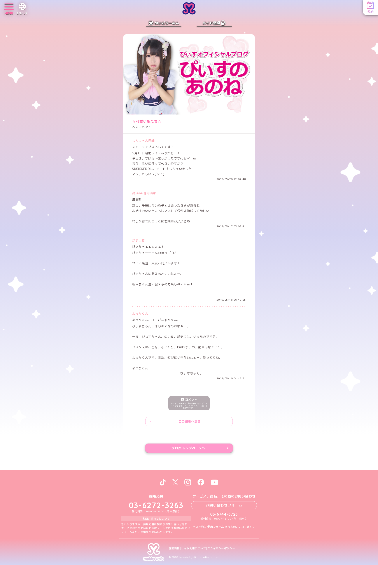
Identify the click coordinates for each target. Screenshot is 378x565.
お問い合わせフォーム (224, 505)
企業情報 (174, 548)
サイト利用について (193, 548)
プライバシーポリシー (221, 548)
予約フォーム (215, 527)
